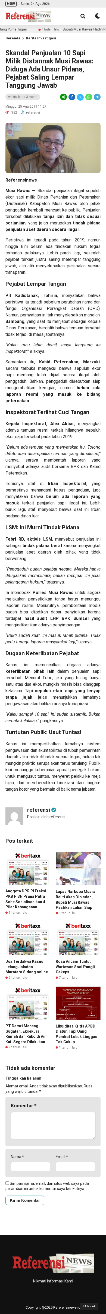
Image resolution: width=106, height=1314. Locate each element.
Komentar (23, 1105)
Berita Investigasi (41, 38)
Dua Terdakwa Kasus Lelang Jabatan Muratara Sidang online (26, 966)
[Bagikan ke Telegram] (97, 97)
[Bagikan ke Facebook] (72, 97)
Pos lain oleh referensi (46, 817)
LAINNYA (89, 1306)
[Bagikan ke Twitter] (80, 97)
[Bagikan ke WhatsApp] (89, 97)
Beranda (12, 38)
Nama (17, 1157)
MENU (11, 3)
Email (62, 1157)
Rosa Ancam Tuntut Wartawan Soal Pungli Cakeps (75, 966)
